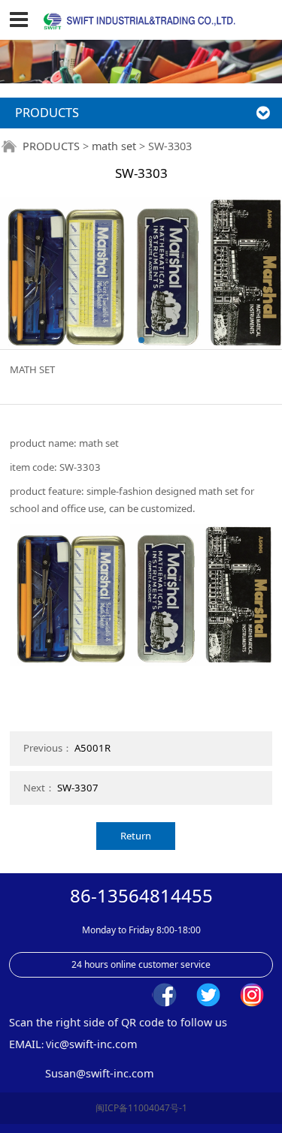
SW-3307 (78, 787)
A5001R (92, 748)
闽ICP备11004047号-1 (141, 1107)
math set (114, 146)
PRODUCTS (51, 146)
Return (135, 835)
